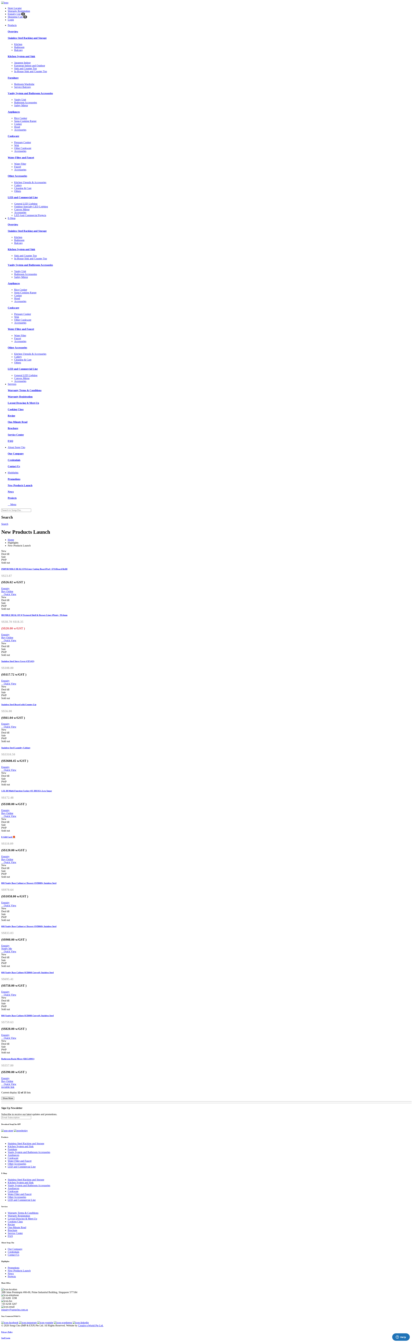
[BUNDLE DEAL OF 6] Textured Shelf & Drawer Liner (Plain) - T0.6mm (34, 615)
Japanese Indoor (22, 62)
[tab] (206, 1137)
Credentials (14, 460)
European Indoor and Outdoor (29, 65)
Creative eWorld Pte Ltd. (90, 1325)
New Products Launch (20, 485)
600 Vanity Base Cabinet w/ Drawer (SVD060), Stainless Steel (28, 926)
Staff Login (5, 1338)
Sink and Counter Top (25, 68)
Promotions (14, 479)
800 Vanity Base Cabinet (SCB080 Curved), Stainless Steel (27, 1015)
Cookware (13, 136)
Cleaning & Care (22, 188)
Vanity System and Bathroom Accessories (30, 93)
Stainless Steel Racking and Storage (27, 38)
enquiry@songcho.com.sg (14, 1309)
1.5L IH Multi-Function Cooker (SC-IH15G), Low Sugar (26, 791)
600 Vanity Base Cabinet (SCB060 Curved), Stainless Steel (27, 972)
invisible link (7, 1087)
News (11, 491)
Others (17, 191)
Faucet (17, 166)
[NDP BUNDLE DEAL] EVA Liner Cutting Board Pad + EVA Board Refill (34, 569)
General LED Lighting (25, 203)
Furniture (13, 77)
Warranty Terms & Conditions (24, 390)
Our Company (16, 453)
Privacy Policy (7, 1332)
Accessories (20, 129)
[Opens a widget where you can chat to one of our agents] (401, 1337)
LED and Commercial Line (23, 197)
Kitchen (18, 44)
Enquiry (5, 588)
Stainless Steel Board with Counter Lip (18, 704)
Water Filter (20, 163)
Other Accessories (17, 176)
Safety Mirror (21, 105)
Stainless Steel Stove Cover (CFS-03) (17, 661)
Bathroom (19, 47)
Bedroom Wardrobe (24, 84)
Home (11, 539)
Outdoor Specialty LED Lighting (31, 206)
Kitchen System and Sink (21, 56)
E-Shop (11, 218)
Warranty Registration (20, 396)
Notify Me (6, 948)
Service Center (16, 434)
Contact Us (14, 466)
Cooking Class (16, 409)
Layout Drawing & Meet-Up (23, 403)
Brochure (13, 428)
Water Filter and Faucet (21, 157)
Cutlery (18, 185)
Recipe (11, 415)
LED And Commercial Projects (30, 215)
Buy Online (7, 591)
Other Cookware (22, 148)
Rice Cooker (20, 118)
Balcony (18, 50)
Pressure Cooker (22, 142)
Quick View (8, 594)
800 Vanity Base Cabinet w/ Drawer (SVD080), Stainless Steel (28, 883)
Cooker (18, 124)
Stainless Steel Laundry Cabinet (15, 748)
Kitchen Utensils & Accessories (30, 182)
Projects (12, 498)
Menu (12, 504)
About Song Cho (16, 447)
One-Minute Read (17, 422)
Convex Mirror (22, 209)
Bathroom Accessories (25, 102)
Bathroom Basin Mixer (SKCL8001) (17, 1059)
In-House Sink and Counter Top (30, 71)
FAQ (10, 441)
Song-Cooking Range (25, 121)
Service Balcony (22, 87)
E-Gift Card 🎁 (8, 837)
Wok (16, 145)
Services (12, 384)
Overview (13, 31)
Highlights (13, 472)
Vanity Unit (20, 99)
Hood (17, 127)
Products (12, 25)
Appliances (14, 112)
